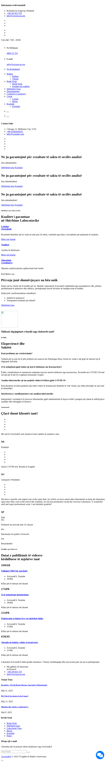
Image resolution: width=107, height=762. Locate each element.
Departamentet (13, 91)
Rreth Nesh (12, 81)
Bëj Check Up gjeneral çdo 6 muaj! (14, 696)
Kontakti (10, 104)
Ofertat (15, 79)
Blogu (15, 101)
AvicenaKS (6, 756)
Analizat (5, 245)
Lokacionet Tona (14, 728)
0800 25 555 (12, 53)
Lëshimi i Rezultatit (6, 227)
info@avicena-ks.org (16, 16)
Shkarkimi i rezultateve (7, 261)
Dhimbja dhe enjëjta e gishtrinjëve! (14, 707)
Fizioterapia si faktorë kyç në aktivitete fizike (22, 618)
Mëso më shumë (8, 239)
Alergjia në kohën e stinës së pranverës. (19, 642)
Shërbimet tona (7, 167)
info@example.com (15, 134)
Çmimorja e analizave (16, 94)
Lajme (9, 96)
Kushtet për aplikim (21, 86)
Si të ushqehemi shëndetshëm (15, 595)
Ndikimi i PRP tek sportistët (14, 571)
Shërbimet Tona (14, 89)
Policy (9, 736)
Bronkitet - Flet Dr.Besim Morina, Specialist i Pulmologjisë (24, 685)
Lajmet (15, 99)
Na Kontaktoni (13, 69)
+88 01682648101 (15, 131)
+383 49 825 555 (14, 13)
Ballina (10, 74)
